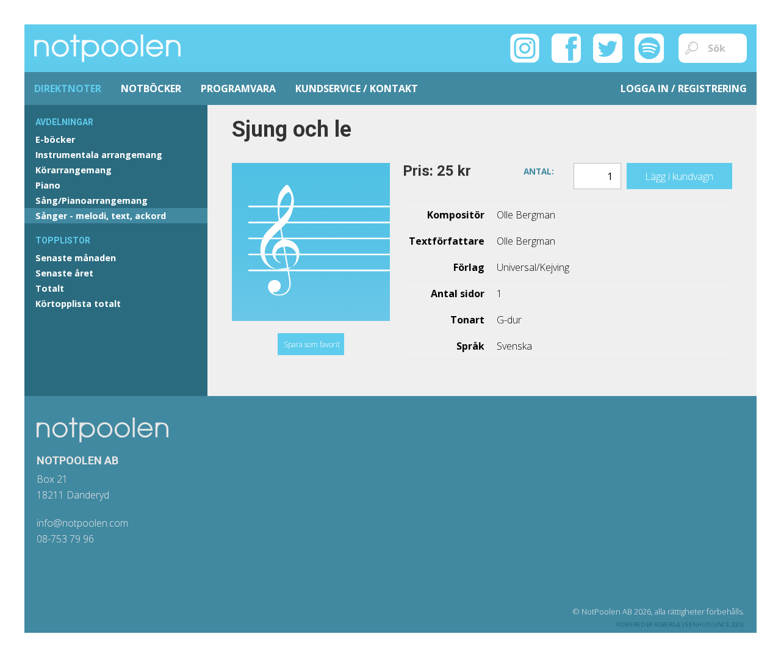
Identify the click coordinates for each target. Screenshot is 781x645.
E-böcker (55, 139)
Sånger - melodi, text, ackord (100, 216)
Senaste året (64, 273)
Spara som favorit (312, 344)
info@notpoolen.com (82, 523)
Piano (47, 185)
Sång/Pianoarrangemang (91, 200)
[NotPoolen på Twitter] (607, 47)
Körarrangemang (73, 170)
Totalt (49, 288)
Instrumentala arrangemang (98, 154)
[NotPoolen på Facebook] (566, 47)
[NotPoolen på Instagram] (524, 47)
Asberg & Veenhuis (682, 625)
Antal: (539, 170)
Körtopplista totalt (78, 303)
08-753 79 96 (65, 539)
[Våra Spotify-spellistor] (649, 47)
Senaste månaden (75, 258)
